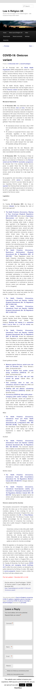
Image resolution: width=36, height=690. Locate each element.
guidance (11, 599)
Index (26, 32)
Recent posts (6, 36)
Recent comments (17, 36)
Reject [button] (29, 685)
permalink (23, 602)
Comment (9, 623)
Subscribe (5, 40)
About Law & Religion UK (15, 32)
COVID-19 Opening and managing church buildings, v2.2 (18, 565)
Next (31, 46)
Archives (27, 36)
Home (4, 32)
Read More (18, 688)
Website (8, 666)
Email (9, 656)
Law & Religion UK (13, 11)
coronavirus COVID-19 (13, 601)
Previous (6, 46)
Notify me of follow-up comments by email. (18, 670)
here (23, 108)
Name (9, 646)
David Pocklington (25, 64)
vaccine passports (9, 571)
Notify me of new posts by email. (15, 674)
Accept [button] (22, 685)
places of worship (25, 599)
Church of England (21, 597)
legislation (17, 599)
